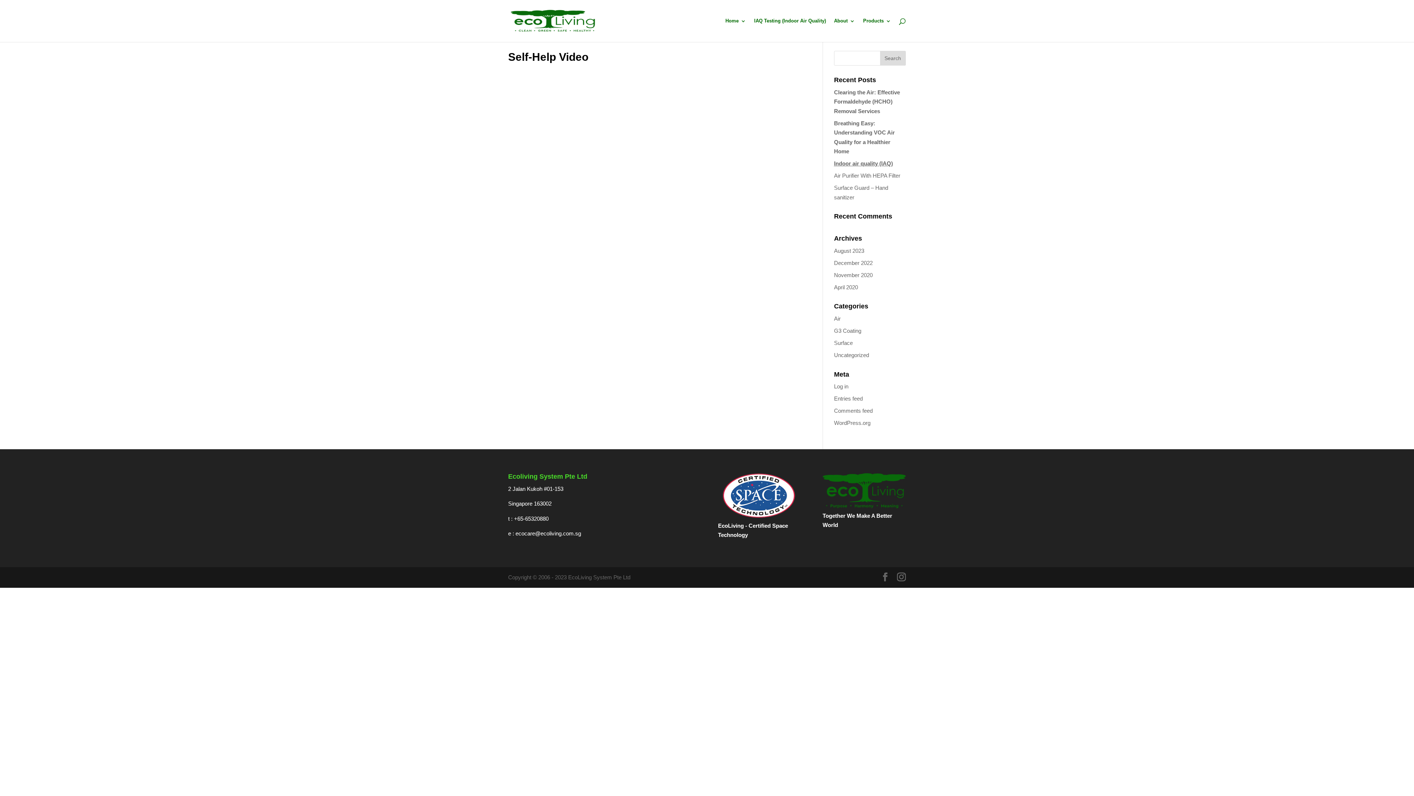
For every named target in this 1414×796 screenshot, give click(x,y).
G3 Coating (847, 331)
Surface (843, 343)
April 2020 (846, 287)
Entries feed (848, 398)
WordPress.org (852, 423)
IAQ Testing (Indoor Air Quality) (790, 21)
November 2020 (853, 275)
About (841, 21)
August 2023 (849, 251)
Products (873, 21)
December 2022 (853, 263)
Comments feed (853, 411)
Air (837, 318)
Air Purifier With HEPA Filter (867, 175)
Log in (841, 386)
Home (732, 21)
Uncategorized (851, 355)
